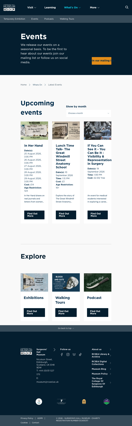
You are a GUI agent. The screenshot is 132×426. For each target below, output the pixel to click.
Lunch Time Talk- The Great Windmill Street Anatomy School (65, 156)
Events (34, 19)
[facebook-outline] (61, 354)
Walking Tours (67, 19)
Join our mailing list (101, 61)
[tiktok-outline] (80, 354)
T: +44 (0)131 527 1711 (45, 373)
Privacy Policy (27, 418)
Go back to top (64, 328)
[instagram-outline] (67, 354)
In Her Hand (33, 145)
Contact (35, 423)
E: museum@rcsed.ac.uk (46, 380)
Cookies (24, 423)
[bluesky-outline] (74, 354)
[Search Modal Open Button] (126, 7)
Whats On (37, 84)
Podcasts (49, 19)
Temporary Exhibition (14, 19)
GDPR (40, 418)
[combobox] (88, 113)
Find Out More (32, 215)
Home (24, 85)
